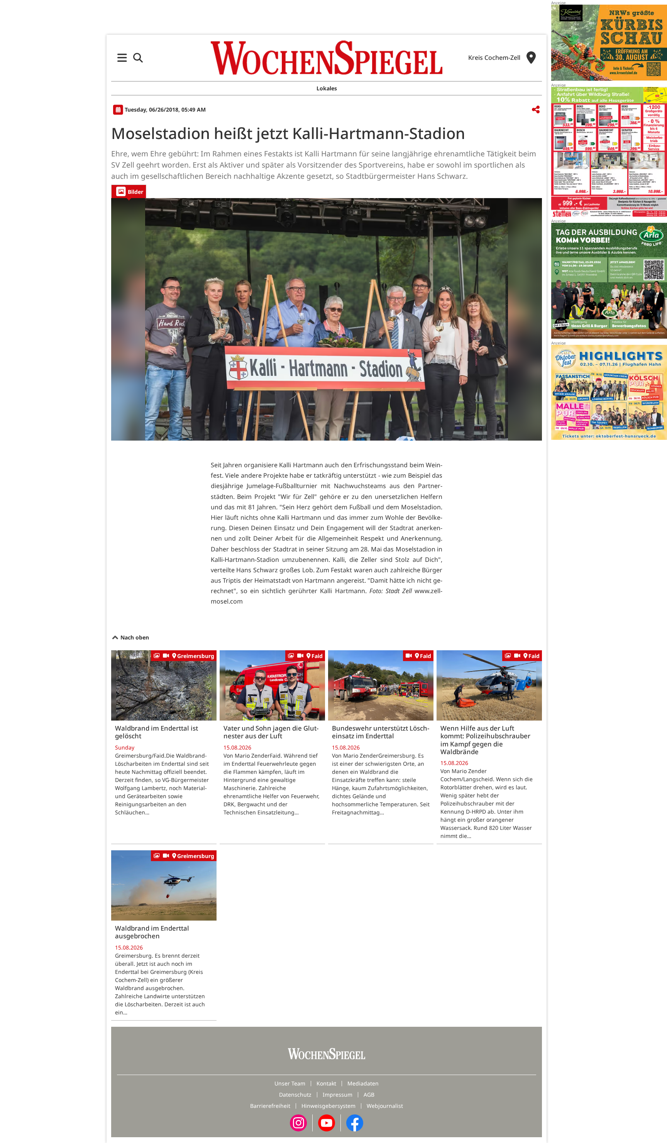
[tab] (128, 191)
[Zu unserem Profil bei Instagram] (298, 1122)
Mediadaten (363, 1083)
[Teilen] (536, 110)
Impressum (337, 1094)
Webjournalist (385, 1105)
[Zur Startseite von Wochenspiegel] (326, 58)
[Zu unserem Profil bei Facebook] (354, 1122)
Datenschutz (295, 1094)
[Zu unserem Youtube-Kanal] (326, 1122)
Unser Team (289, 1083)
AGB (369, 1094)
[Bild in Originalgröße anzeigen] (326, 319)
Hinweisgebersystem (328, 1105)
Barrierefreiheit (270, 1105)
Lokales (327, 88)
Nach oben (134, 637)
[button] (122, 57)
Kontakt (326, 1083)
